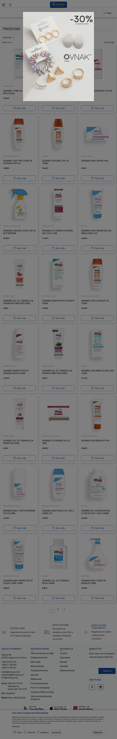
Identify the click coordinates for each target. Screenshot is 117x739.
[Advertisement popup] (58, 56)
